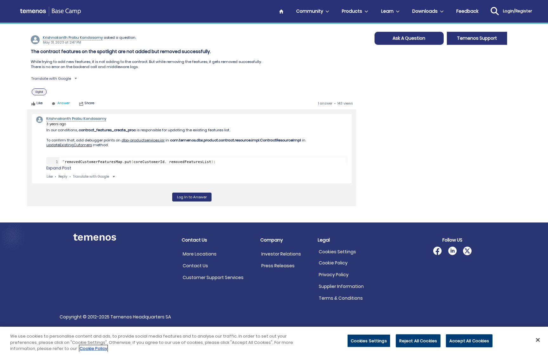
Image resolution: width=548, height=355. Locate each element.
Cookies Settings (337, 252)
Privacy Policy (334, 274)
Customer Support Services (213, 277)
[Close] (538, 340)
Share (89, 103)
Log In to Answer (192, 197)
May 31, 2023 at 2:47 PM (62, 42)
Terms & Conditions (341, 298)
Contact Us (195, 266)
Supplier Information (341, 286)
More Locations (200, 254)
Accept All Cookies (469, 341)
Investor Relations (281, 254)
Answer (63, 103)
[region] (274, 341)
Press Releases (278, 266)
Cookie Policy (333, 263)
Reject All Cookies (418, 341)
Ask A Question (409, 38)
